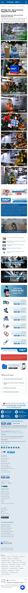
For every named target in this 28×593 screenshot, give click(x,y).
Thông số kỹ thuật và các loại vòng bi (14, 248)
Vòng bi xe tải (4, 562)
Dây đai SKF (18, 564)
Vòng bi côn (8, 556)
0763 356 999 (20, 433)
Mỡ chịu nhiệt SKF (23, 562)
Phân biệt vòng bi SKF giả (13, 568)
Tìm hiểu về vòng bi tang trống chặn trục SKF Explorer (15, 252)
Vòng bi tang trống (15, 556)
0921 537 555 (20, 438)
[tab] (14, 379)
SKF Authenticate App (5, 572)
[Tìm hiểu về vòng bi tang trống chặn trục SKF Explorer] (4, 252)
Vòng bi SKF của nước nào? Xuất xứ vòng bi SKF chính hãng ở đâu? (16, 241)
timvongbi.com (5, 510)
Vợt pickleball (8, 508)
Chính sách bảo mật (5, 491)
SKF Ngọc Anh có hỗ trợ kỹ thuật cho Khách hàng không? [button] (13, 383)
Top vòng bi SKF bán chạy (14, 572)
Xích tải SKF (24, 564)
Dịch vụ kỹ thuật (4, 470)
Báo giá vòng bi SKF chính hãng (7, 468)
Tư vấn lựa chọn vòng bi (5, 472)
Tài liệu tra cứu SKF (4, 465)
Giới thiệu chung (4, 460)
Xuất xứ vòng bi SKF (5, 568)
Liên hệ (2, 501)
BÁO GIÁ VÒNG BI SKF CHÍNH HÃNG (15, 404)
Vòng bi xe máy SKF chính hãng (7, 536)
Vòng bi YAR (13, 560)
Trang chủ (3, 6)
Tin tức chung (21, 6)
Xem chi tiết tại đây (16, 215)
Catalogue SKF (21, 568)
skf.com (3, 511)
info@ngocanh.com (17, 431)
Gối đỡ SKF (9, 562)
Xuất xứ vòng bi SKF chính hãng (7, 549)
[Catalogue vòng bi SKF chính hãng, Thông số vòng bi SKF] (4, 245)
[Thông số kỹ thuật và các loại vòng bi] (4, 249)
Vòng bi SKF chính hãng (5, 524)
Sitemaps (3, 500)
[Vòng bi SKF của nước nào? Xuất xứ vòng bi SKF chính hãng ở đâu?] (4, 242)
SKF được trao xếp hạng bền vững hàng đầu (15, 237)
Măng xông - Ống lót (15, 562)
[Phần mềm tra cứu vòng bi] (5, 517)
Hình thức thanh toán (5, 498)
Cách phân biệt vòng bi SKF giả (7, 548)
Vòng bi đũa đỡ (4, 558)
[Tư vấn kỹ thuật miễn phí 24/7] (14, 192)
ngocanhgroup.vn (5, 513)
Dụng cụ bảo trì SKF (5, 564)
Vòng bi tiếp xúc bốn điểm (5, 560)
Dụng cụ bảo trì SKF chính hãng (7, 535)
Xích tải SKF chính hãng (5, 533)
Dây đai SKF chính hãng (5, 529)
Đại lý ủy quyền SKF (5, 458)
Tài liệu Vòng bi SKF (12, 6)
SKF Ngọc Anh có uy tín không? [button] (9, 387)
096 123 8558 (7, 433)
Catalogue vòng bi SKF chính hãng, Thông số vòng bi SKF (15, 245)
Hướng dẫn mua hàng (5, 496)
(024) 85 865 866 (6, 438)
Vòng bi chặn (10, 558)
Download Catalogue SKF (6, 467)
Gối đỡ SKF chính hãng (5, 526)
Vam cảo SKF (12, 566)
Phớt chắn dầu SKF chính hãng (7, 531)
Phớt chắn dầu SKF (12, 564)
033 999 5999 (14, 433)
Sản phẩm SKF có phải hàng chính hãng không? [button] (12, 379)
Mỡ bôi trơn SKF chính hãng (6, 528)
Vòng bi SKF (17, 570)
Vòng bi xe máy (19, 560)
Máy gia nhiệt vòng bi (5, 566)
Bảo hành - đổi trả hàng (5, 493)
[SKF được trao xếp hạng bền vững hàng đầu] (4, 238)
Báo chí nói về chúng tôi (5, 463)
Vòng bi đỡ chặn (15, 558)
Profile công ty (4, 461)
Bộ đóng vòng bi (18, 566)
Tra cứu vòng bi (4, 570)
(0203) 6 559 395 (6, 443)
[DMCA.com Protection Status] (4, 486)
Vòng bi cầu (3, 556)
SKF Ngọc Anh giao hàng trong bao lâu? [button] (11, 391)
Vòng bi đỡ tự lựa (22, 556)
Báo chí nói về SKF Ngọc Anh (6, 574)
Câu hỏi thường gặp (5, 495)
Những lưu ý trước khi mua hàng (7, 503)
